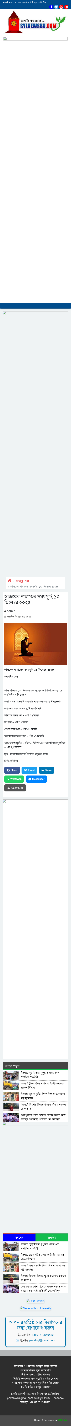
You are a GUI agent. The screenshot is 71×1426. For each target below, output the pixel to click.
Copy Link (17, 788)
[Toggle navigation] (6, 306)
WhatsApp (16, 779)
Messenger (38, 779)
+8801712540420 (43, 1335)
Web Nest (63, 1420)
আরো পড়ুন (12, 1066)
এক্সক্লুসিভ (22, 580)
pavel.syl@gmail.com (42, 1340)
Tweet (31, 770)
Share (14, 770)
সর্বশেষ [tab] (19, 1238)
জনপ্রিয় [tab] (52, 1238)
